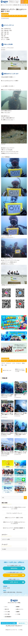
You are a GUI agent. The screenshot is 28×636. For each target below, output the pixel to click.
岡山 (2, 365)
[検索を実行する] (25, 497)
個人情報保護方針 (8, 616)
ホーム (6, 606)
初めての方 (7, 609)
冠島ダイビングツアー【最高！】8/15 (14, 517)
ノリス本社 (18, 614)
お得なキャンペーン (19, 609)
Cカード (3, 363)
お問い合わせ (14, 582)
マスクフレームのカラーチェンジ (14, 513)
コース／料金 (7, 611)
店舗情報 (17, 611)
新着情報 (17, 606)
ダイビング (8, 363)
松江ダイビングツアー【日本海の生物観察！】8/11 (14, 528)
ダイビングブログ (5, 13)
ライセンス (18, 363)
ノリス (13, 363)
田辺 (6, 365)
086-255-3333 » (22, 623)
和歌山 (23, 363)
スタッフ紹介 (7, 614)
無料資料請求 (14, 575)
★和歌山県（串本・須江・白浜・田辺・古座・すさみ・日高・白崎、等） (13, 16)
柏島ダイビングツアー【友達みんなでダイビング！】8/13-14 (14, 523)
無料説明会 (14, 568)
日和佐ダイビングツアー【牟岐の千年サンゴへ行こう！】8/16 (14, 508)
